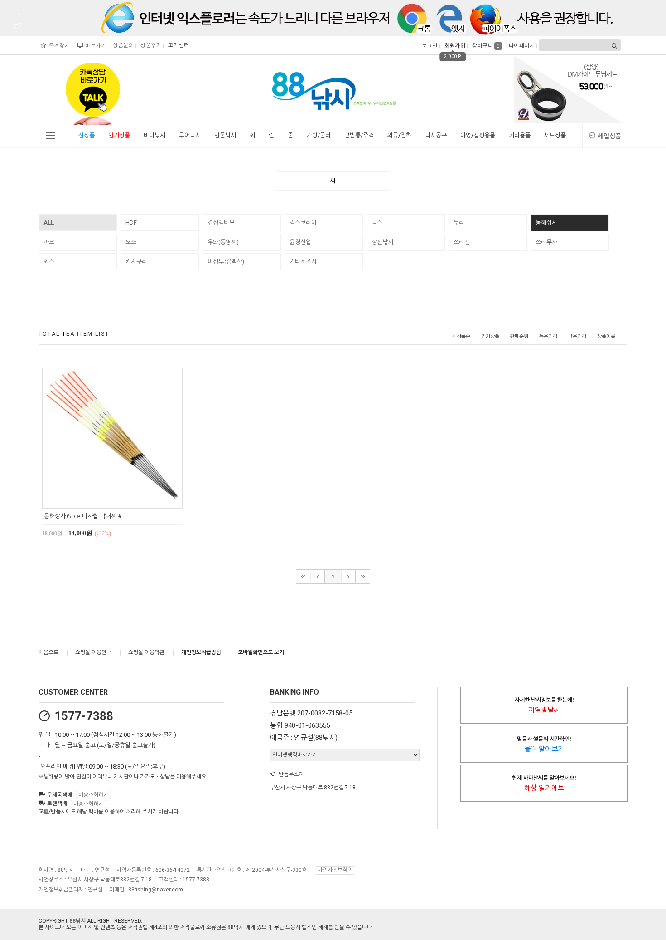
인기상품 (119, 135)
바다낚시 (154, 135)
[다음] (348, 576)
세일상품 (609, 136)
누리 (459, 222)
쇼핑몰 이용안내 (93, 652)
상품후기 (149, 45)
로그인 (429, 46)
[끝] (363, 576)
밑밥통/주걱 (359, 135)
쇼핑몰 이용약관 (146, 652)
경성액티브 (221, 222)
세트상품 (555, 135)
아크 (48, 242)
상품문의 (122, 45)
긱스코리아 (303, 222)
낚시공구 (436, 135)
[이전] (317, 576)
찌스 (48, 261)
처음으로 (48, 652)
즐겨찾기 (58, 46)
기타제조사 (303, 261)
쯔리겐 (462, 242)
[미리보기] (101, 500)
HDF (131, 222)
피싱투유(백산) (226, 261)
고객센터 (177, 45)
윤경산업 (300, 242)
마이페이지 (521, 46)
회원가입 (453, 46)
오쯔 (130, 242)
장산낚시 (382, 242)
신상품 (86, 135)
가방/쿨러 (319, 135)
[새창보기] (122, 500)
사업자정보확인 (335, 870)
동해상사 (546, 222)
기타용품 (520, 135)
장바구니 (486, 46)
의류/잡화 (399, 135)
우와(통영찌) (223, 242)
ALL (48, 222)
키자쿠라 (136, 261)
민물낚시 (225, 135)
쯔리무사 (546, 242)
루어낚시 (190, 135)
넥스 (377, 222)
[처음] (303, 576)
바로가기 (94, 46)
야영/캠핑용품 (477, 135)
